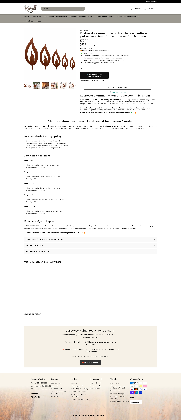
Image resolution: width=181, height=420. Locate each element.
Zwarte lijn (37, 17)
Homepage (84, 30)
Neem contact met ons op (38, 251)
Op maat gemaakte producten (58, 393)
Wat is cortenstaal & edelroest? (78, 396)
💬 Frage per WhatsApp (117, 92)
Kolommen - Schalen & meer (81, 17)
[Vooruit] (75, 85)
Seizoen (26, 17)
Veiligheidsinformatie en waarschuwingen (45, 239)
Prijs (82, 41)
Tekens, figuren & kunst (104, 17)
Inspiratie (54, 397)
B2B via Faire (95, 389)
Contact (74, 383)
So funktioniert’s (104, 50)
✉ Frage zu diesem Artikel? (117, 87)
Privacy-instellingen (117, 394)
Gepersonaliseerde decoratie (55, 17)
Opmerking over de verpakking (117, 398)
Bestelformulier (96, 386)
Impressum (114, 383)
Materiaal (54, 386)
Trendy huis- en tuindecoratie (128, 17)
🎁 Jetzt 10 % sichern (90, 362)
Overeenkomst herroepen (119, 402)
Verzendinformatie (34, 245)
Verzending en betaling (79, 389)
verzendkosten (94, 46)
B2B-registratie (95, 383)
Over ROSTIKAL (56, 383)
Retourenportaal (77, 386)
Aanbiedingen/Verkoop (32, 21)
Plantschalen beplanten (79, 399)
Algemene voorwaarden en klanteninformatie (119, 387)
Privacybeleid (115, 391)
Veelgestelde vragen (78, 392)
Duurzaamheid (56, 389)
